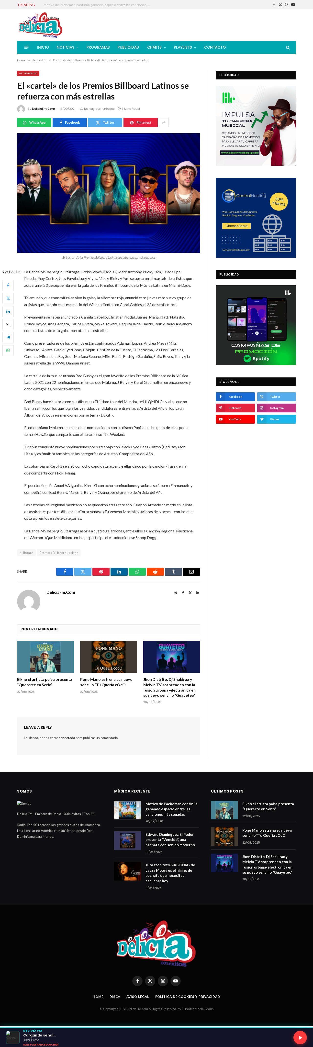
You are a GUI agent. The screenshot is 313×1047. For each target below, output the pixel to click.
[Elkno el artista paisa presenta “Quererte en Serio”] (45, 657)
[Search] (287, 47)
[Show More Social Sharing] (164, 122)
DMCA (115, 997)
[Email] (8, 324)
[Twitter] (8, 298)
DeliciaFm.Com (43, 109)
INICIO (43, 47)
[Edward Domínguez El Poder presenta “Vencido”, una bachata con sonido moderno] (127, 840)
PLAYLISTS (183, 47)
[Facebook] (8, 285)
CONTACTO (215, 47)
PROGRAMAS (98, 47)
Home (98, 997)
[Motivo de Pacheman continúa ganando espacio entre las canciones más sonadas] (127, 810)
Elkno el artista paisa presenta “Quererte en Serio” (44, 682)
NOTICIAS (65, 47)
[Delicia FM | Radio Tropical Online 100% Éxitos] (40, 25)
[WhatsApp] (8, 350)
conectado (67, 738)
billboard (27, 553)
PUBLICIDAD (128, 47)
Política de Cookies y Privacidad (187, 997)
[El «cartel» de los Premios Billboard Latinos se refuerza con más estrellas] (108, 193)
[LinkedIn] (8, 311)
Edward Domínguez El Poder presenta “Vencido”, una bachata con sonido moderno (99, 5)
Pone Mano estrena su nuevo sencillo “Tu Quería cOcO (106, 682)
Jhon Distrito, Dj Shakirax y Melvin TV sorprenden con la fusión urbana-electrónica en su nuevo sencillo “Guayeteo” (169, 687)
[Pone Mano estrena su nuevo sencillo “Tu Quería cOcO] (108, 657)
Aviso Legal (137, 997)
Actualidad (28, 73)
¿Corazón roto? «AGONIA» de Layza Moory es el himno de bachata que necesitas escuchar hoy (170, 873)
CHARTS (154, 47)
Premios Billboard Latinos (59, 553)
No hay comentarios (99, 109)
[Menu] (26, 47)
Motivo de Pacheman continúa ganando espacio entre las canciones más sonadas (171, 809)
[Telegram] (8, 337)
